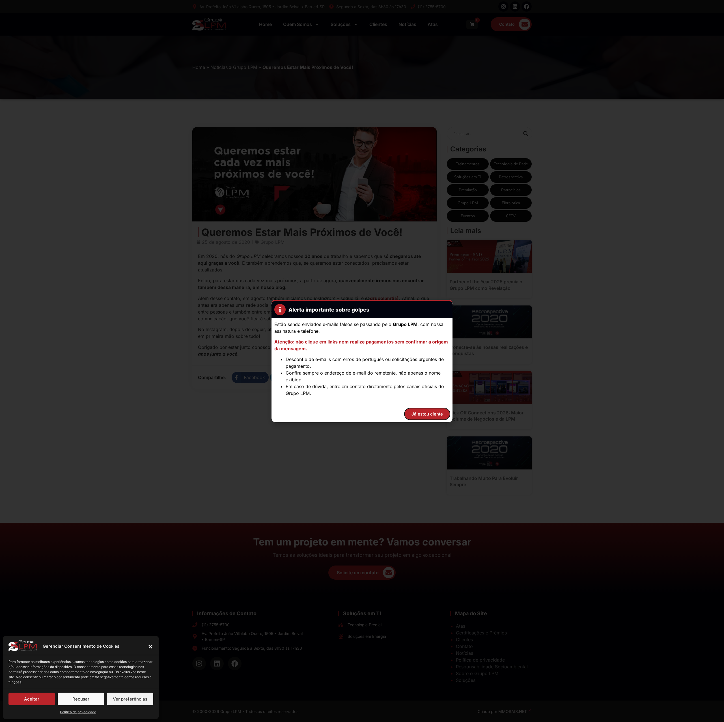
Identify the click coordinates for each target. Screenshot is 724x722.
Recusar (80, 699)
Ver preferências (130, 699)
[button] (150, 646)
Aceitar (31, 699)
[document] (362, 361)
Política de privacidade (78, 712)
